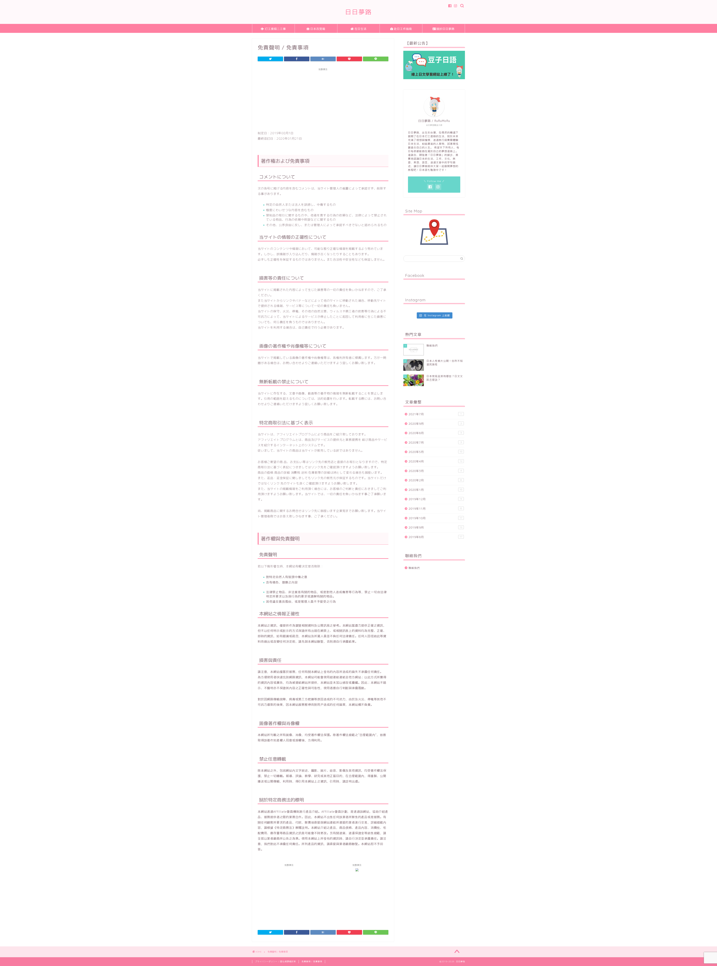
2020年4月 (435, 461)
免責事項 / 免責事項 (312, 961)
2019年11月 (435, 509)
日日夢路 (358, 12)
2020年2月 (435, 480)
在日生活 (361, 29)
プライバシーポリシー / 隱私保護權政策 (275, 961)
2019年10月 (435, 518)
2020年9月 (435, 424)
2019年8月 (435, 537)
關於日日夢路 (445, 29)
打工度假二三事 (275, 29)
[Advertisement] (323, 99)
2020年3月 (435, 471)
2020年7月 (435, 443)
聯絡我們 (414, 568)
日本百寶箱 (317, 29)
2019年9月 (435, 527)
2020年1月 (435, 490)
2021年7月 (435, 414)
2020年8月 (435, 433)
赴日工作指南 (403, 29)
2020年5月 (435, 452)
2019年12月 (435, 499)
